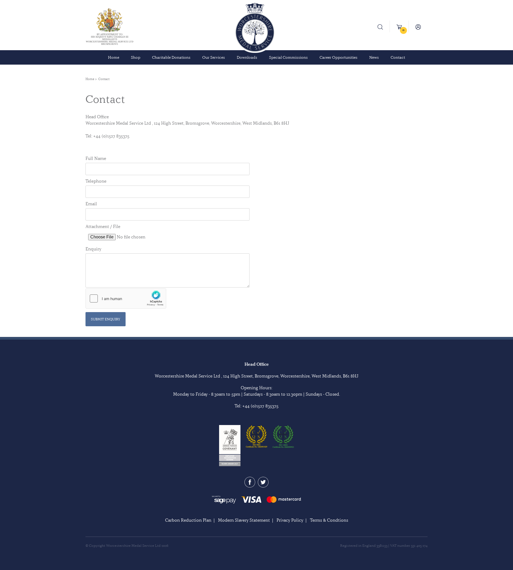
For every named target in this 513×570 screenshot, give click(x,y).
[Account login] (418, 26)
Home (113, 57)
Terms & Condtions (329, 520)
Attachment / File (103, 226)
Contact (398, 57)
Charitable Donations (171, 57)
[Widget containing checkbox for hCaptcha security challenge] (126, 298)
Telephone (96, 181)
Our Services (213, 57)
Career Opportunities (338, 57)
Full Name (96, 158)
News (374, 57)
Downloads (247, 57)
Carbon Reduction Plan (188, 520)
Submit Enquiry (105, 319)
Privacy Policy (290, 520)
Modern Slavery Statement (244, 520)
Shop (135, 57)
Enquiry (93, 248)
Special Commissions (288, 57)
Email (91, 203)
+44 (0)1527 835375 (260, 405)
